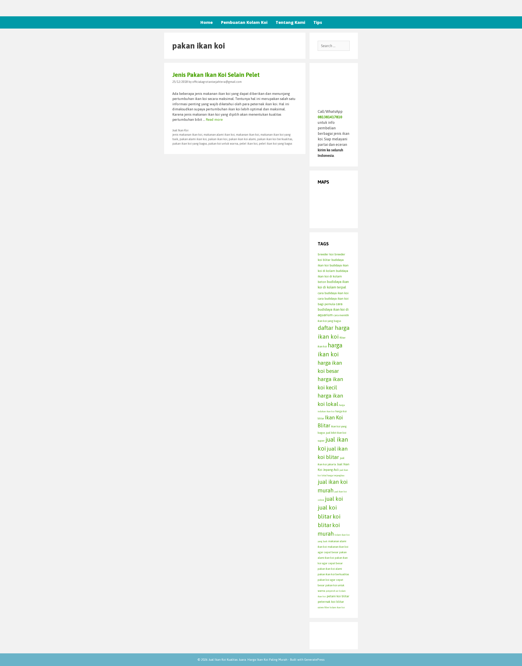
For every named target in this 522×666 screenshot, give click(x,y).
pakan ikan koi (217, 139)
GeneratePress (314, 659)
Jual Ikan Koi (180, 130)
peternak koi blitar (331, 601)
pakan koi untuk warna (223, 143)
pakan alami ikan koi (193, 139)
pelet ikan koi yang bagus (275, 143)
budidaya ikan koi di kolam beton (333, 276)
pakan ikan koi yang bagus (189, 143)
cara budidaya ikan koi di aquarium (333, 309)
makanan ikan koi (247, 134)
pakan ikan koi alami (242, 139)
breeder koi (326, 254)
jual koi (334, 498)
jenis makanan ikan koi (187, 134)
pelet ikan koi (248, 143)
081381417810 (330, 117)
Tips (317, 22)
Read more (214, 119)
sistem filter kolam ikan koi (331, 607)
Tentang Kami (290, 22)
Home (206, 22)
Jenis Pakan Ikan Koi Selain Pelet (216, 74)
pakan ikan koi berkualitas (274, 139)
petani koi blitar (338, 596)
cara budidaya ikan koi (333, 293)
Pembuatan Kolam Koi (244, 22)
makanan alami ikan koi (219, 134)
